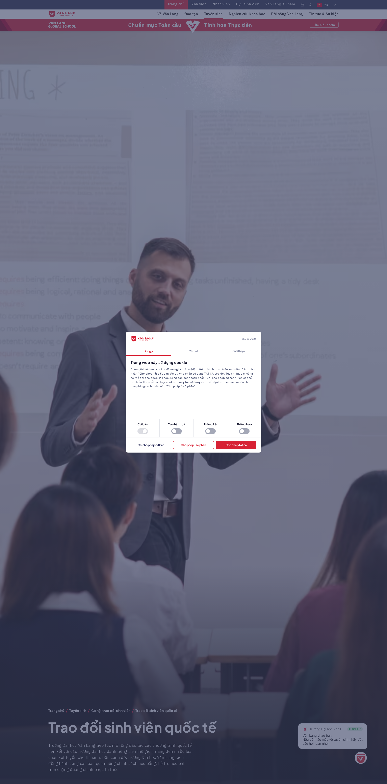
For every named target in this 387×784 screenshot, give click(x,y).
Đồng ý (148, 351)
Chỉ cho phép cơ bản (151, 445)
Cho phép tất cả (236, 445)
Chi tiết (193, 351)
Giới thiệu (238, 351)
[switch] (142, 431)
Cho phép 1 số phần (193, 445)
